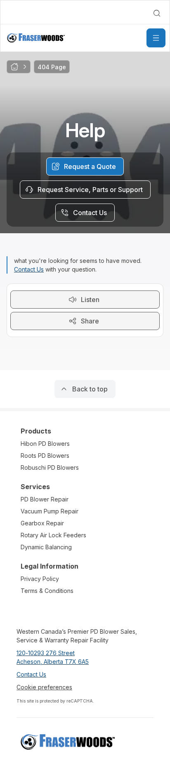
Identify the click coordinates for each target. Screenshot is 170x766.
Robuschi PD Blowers (50, 467)
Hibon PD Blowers (45, 443)
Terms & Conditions (47, 590)
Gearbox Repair (42, 523)
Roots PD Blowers (45, 455)
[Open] (155, 37)
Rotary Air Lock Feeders (53, 535)
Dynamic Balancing (46, 546)
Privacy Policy (40, 578)
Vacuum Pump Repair (49, 511)
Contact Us (29, 269)
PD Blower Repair (44, 499)
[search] (156, 13)
